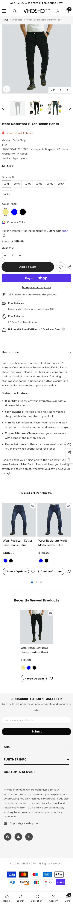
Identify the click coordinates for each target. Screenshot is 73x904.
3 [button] (41, 582)
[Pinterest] (8, 837)
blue (5, 560)
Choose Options (16, 571)
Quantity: (8, 248)
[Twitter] (29, 837)
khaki (23, 667)
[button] (60, 90)
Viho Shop (19, 140)
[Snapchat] (18, 837)
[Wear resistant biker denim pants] (36, 627)
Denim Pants (59, 367)
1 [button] (32, 582)
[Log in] (58, 11)
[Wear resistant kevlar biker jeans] (19, 520)
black (11, 560)
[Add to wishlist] (61, 267)
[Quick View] (33, 506)
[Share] (68, 267)
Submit (36, 731)
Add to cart (28, 267)
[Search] (15, 11)
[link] (20, 898)
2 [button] (36, 582)
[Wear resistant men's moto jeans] (54, 520)
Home (5, 19)
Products (17, 19)
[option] (36, 58)
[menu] (4, 11)
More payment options (36, 287)
